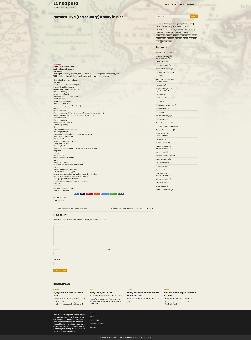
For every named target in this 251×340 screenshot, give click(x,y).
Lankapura (65, 3)
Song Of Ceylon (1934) (101, 292)
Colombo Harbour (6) (163, 65)
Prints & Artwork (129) (163, 146)
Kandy (62, 200)
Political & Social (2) (163, 143)
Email (107, 250)
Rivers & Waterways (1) (164, 116)
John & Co (160, 36)
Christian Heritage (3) (163, 179)
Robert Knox (161, 39)
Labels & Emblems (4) (163, 159)
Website (56, 259)
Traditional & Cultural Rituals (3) (167, 127)
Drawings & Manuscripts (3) (166, 156)
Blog (174, 5)
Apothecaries (188, 24)
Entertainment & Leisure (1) (165, 98)
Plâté (194, 36)
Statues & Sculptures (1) (164, 190)
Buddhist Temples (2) (163, 176)
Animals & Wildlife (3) (163, 148)
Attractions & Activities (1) (165, 53)
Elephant (169, 30)
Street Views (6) (161, 76)
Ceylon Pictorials (175, 27)
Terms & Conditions (97, 324)
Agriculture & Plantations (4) (166, 91)
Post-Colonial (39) (162, 134)
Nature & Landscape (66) (165, 80)
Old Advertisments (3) (164, 163)
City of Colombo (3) (163, 136)
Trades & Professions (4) (165, 123)
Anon (166, 24)
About (181, 5)
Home (167, 5)
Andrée (159, 24)
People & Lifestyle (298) (164, 89)
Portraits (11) (160, 112)
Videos (64, 197)
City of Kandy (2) (162, 62)
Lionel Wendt (185, 36)
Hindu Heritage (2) (162, 186)
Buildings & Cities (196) (164, 56)
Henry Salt (169, 33)
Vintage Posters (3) (163, 170)
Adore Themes (146, 337)
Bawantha (58, 298)
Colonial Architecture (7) (164, 69)
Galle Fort (160, 33)
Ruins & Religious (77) (163, 173)
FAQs (92, 316)
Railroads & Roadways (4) (165, 72)
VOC (158, 42)
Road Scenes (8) (162, 119)
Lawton (176, 36)
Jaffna (185, 33)
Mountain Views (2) (163, 82)
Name (56, 250)
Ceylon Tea (187, 27)
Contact (190, 5)
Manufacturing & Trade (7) (165, 109)
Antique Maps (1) (162, 152)
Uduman (193, 39)
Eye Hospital (178, 30)
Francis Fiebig (190, 30)
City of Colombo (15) (163, 58)
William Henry (167, 42)
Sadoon (170, 39)
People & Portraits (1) (163, 166)
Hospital (178, 33)
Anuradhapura (175, 24)
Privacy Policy (95, 320)
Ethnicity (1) (160, 102)
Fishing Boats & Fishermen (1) (166, 105)
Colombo (160, 30)
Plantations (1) (161, 85)
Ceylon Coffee (162, 27)
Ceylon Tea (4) (161, 94)
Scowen (178, 39)
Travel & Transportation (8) (165, 130)
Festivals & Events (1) (163, 139)
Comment (58, 224)
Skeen (186, 39)
